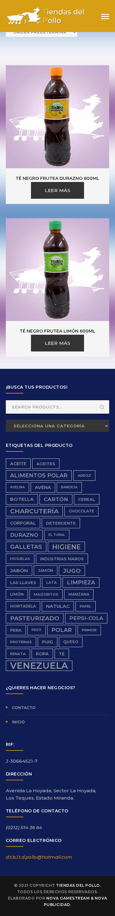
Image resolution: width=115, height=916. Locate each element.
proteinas (21, 642)
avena (43, 487)
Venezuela (39, 666)
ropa (42, 654)
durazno (24, 535)
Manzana (78, 594)
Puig (47, 642)
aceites (45, 463)
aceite (18, 463)
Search (102, 407)
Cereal (86, 499)
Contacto (24, 707)
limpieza (81, 582)
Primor (89, 630)
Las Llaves (23, 582)
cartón (56, 499)
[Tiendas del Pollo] (46, 16)
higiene (66, 547)
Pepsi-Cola (86, 618)
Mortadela (23, 606)
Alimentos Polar (38, 475)
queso (70, 642)
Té (62, 653)
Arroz (84, 475)
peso (36, 630)
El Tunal (56, 535)
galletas (26, 546)
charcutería (34, 511)
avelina (17, 487)
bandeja (69, 487)
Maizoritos (46, 594)
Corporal (23, 523)
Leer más (57, 190)
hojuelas (20, 559)
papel (85, 606)
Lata (51, 582)
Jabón (19, 570)
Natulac (58, 606)
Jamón (45, 570)
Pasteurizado (34, 618)
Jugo (72, 570)
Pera (15, 630)
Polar (62, 630)
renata (18, 654)
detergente (61, 523)
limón (17, 594)
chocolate (81, 511)
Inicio (18, 722)
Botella (22, 499)
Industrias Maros (62, 558)
